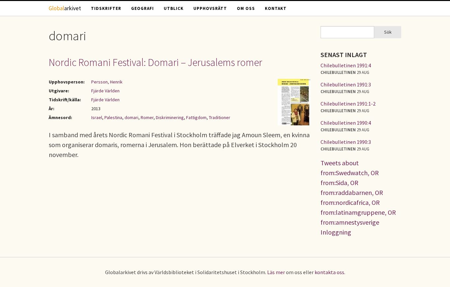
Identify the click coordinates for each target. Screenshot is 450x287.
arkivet (65, 8)
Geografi (142, 8)
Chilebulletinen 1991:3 (346, 84)
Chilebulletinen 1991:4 (346, 65)
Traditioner (219, 117)
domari (131, 117)
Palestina (113, 117)
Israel (96, 117)
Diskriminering (170, 117)
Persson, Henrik (107, 82)
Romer (147, 117)
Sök (388, 32)
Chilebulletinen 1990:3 (346, 142)
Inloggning (336, 232)
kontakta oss (329, 272)
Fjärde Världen (105, 91)
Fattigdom (196, 117)
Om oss (246, 8)
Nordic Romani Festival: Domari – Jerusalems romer (155, 62)
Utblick (173, 8)
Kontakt (276, 8)
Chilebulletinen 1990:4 (346, 122)
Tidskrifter (106, 8)
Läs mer (276, 272)
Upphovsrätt (210, 8)
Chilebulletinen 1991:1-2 (348, 103)
